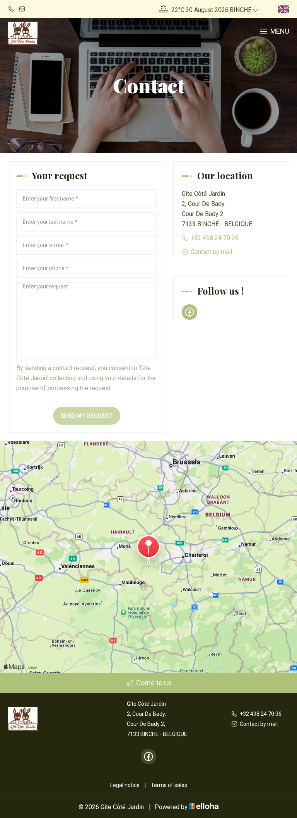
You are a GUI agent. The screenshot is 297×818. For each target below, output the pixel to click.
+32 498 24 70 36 (261, 714)
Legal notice (125, 785)
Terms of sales (169, 785)
